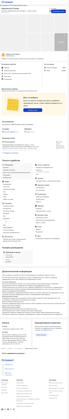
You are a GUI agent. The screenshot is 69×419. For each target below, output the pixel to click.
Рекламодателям (54, 395)
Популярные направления (24, 391)
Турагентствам (53, 385)
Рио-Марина (18, 348)
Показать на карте (31, 11)
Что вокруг (5, 129)
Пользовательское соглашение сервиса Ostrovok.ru (28, 400)
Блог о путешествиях (22, 388)
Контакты (4, 387)
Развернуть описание (11, 153)
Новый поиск (23, 5)
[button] (13, 33)
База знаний (20, 383)
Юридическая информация (24, 393)
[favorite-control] (50, 11)
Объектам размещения (55, 383)
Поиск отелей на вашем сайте (56, 391)
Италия (10, 348)
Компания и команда (4, 383)
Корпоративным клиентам (56, 388)
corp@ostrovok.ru (48, 330)
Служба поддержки (22, 385)
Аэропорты (28, 129)
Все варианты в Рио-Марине (9, 5)
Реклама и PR (53, 398)
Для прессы (4, 392)
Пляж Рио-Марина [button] (9, 132)
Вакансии (4, 390)
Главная (3, 348)
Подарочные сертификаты (24, 406)
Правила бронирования (23, 396)
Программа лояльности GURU (25, 403)
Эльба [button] (28, 132)
